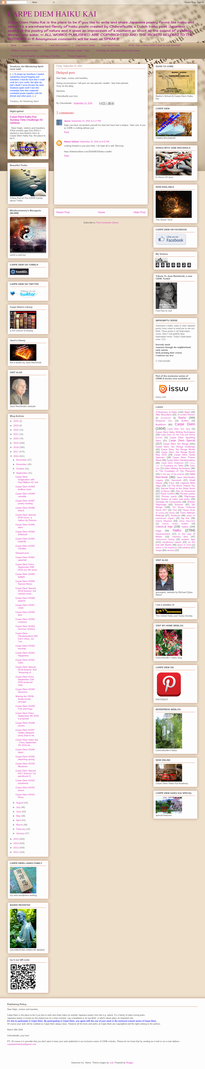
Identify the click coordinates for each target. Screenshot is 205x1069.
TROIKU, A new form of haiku (24, 50)
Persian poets (169, 496)
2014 (16, 843)
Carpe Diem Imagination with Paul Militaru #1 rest (27, 480)
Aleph (187, 412)
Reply (66, 132)
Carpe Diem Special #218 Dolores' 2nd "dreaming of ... (26, 670)
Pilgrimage (189, 496)
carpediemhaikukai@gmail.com (21, 1044)
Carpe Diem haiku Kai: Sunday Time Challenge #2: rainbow (26, 119)
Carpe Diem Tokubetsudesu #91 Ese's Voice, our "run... (27, 637)
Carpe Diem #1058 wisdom (25, 599)
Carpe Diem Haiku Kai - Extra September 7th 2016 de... (27, 742)
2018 (16, 447)
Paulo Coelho (167, 493)
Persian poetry (187, 493)
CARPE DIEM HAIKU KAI (51, 13)
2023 (16, 425)
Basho (182, 417)
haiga (158, 530)
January (20, 833)
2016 (16, 456)
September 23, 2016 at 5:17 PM (86, 121)
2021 (16, 434)
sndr (111, 1062)
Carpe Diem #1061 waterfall (25, 558)
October (20, 468)
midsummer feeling (165, 539)
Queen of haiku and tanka (175, 499)
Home (13, 45)
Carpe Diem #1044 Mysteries (25, 765)
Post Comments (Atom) (107, 222)
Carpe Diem (185, 424)
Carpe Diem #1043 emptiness (25, 781)
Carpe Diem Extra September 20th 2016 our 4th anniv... (27, 567)
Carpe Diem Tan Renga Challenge (175, 446)
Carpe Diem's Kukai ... (111, 45)
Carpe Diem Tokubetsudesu (181, 460)
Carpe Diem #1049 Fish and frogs (25, 707)
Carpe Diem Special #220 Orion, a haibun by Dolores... (27, 517)
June (19, 811)
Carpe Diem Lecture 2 (59, 45)
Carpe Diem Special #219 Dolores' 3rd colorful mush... (26, 591)
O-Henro (165, 491)
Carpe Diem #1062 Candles (25, 547)
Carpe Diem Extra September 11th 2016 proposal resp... (25, 680)
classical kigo (164, 526)
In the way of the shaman (172, 474)
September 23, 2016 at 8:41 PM (94, 141)
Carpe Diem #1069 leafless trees (25, 488)
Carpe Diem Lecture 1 (33, 45)
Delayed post (22, 553)
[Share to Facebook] (109, 103)
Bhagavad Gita (164, 421)
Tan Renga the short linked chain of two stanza (118, 50)
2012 (16, 852)
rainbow (186, 547)
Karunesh (176, 480)
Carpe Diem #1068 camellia (25, 495)
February (21, 829)
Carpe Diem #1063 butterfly (25, 540)
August (20, 802)
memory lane (180, 536)
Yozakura (175, 515)
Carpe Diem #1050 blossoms (25, 690)
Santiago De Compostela (168, 502)
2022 (16, 430)
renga (159, 550)
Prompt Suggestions (77, 56)
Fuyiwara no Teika (173, 465)
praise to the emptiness (166, 548)
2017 (16, 451)
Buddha (185, 421)
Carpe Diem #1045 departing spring (25, 758)
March (19, 824)
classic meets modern (175, 524)
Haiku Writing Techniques (177, 468)
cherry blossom (164, 521)
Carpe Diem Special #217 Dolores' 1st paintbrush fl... (26, 773)
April (18, 820)
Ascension (166, 418)
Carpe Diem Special (182, 440)
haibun (185, 526)
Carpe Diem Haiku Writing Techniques (175, 432)
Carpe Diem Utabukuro (172, 463)
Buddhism (161, 424)
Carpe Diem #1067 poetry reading (25, 502)
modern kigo (188, 539)
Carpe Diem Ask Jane (178, 429)
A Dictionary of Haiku (166, 412)
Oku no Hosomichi (185, 491)
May (18, 816)
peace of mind (184, 545)
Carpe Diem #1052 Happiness (25, 654)
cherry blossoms (187, 521)
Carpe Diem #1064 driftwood (25, 533)
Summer (179, 504)
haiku (177, 530)
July (18, 807)
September (22, 473)
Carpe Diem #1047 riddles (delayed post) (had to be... (26, 733)
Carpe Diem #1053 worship (25, 647)
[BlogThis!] (103, 103)
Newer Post (63, 212)
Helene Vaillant (71, 141)
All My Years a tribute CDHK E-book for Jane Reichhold (154, 45)
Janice (67, 121)
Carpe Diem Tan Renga (176, 443)
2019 (16, 443)
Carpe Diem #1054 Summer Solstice (25, 627)
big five (185, 518)
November (21, 464)
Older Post (139, 212)
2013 (16, 847)
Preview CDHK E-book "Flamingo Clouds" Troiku (67, 50)
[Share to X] (106, 103)
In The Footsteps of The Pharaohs (175, 471)
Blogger (129, 1062)
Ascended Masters (186, 415)
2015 (16, 839)
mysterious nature (171, 542)
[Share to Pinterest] (112, 103)
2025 (16, 421)
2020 (16, 438)
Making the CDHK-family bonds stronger (25, 699)
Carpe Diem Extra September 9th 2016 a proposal (27, 716)
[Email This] (100, 103)
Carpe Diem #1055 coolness (25, 620)
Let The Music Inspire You (181, 485)
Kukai (171, 483)
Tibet (174, 510)
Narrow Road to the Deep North (178, 488)
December (21, 460)
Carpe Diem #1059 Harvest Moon (25, 582)
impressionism (163, 534)
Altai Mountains (164, 414)
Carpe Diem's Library (85, 45)
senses (170, 550)
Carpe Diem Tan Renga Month (178, 449)
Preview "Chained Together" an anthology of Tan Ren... (36, 56)
